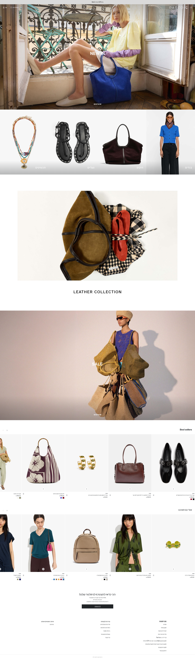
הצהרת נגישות (162, 631)
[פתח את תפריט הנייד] (191, 7)
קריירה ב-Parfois (161, 637)
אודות (164, 624)
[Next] (7, 430)
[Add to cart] (173, 489)
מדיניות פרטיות (162, 634)
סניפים (52, 624)
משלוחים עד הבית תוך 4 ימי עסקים (90, 2)
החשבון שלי (163, 650)
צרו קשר (107, 637)
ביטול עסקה (106, 631)
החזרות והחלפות (105, 627)
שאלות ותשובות (105, 634)
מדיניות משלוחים (105, 624)
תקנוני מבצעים (162, 647)
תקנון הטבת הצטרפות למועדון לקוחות (155, 644)
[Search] (112, 7)
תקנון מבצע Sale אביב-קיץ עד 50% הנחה (154, 641)
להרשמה (98, 606)
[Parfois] (178, 7)
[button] (153, 495)
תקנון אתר (163, 627)
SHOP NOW (97, 104)
